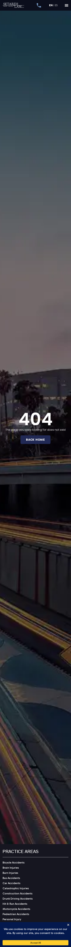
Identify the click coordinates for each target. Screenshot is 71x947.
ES (56, 5)
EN (51, 5)
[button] (66, 5)
